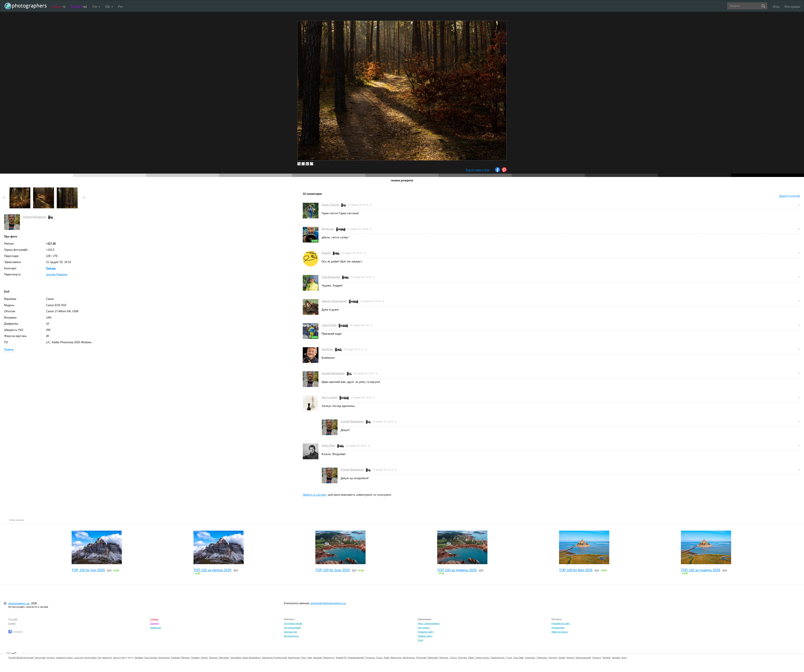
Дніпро (204, 657)
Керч (303, 657)
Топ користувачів (293, 623)
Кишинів (317, 657)
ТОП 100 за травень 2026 (700, 570)
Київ (310, 657)
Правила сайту (426, 632)
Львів (386, 657)
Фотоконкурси (291, 636)
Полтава (462, 657)
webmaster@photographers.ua (328, 603)
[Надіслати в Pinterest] (504, 171)
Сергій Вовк (329, 325)
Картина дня (290, 632)
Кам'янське (294, 657)
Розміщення (557, 627)
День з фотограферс (429, 623)
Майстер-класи (559, 632)
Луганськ (370, 657)
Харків (561, 657)
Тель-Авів (518, 657)
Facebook (17, 632)
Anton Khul (328, 445)
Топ (95, 6)
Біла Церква (150, 657)
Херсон (570, 657)
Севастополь (482, 657)
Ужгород (552, 657)
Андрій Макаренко (34, 216)
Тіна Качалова (331, 277)
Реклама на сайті (560, 623)
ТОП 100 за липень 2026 (212, 570)
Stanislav (327, 349)
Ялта (624, 657)
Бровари (175, 657)
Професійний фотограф (21, 657)
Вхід (776, 6)
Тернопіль (530, 657)
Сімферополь (497, 657)
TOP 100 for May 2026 (576, 570)
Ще (108, 6)
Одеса (453, 657)
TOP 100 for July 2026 (88, 570)
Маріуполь (396, 657)
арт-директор (105, 657)
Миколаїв (433, 657)
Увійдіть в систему (314, 494)
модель (51, 657)
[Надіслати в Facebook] (497, 171)
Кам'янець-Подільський (274, 657)
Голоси (9, 349)
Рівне (471, 657)
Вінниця (185, 657)
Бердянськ (164, 657)
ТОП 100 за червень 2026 (457, 570)
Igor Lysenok (329, 397)
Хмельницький (583, 657)
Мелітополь (409, 657)
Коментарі (155, 627)
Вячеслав (328, 228)
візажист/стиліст (64, 657)
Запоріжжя (235, 657)
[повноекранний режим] (311, 163)
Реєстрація (792, 6)
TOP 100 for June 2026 (332, 570)
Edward (326, 252)
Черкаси (596, 657)
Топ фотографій (292, 627)
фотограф (40, 657)
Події (420, 640)
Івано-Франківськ (251, 657)
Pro (120, 6)
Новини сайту (425, 636)
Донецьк (213, 657)
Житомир (224, 657)
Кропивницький (356, 657)
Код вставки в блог (478, 170)
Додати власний (789, 195)
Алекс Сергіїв (330, 204)
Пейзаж (51, 268)
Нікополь (443, 657)
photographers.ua (18, 603)
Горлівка (195, 657)
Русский (12, 619)
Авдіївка (139, 657)
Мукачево (421, 657)
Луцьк (379, 657)
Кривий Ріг (341, 657)
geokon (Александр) (334, 301)
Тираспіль (541, 657)
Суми (509, 657)
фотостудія (119, 657)
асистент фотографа (85, 657)
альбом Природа (56, 274)
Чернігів (606, 657)
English (12, 623)
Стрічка (58, 6)
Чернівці (616, 657)
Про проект (424, 627)
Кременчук (329, 657)
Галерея (79, 6)
